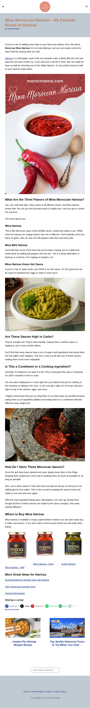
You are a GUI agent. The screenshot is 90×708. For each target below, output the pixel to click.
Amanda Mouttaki (14, 29)
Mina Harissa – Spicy (43, 564)
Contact (48, 692)
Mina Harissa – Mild (14, 567)
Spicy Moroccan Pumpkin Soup (20, 586)
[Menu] (3, 6)
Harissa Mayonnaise (15, 593)
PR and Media (37, 692)
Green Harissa (68, 564)
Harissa (8, 58)
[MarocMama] (45, 6)
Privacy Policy (60, 692)
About (26, 692)
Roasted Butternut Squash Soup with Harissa (27, 580)
